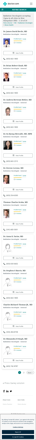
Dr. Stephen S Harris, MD (14, 270)
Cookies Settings (18, 427)
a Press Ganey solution (13, 383)
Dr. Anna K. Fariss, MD (13, 236)
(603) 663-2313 (12, 161)
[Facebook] (4, 391)
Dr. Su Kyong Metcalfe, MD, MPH (17, 134)
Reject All (18, 432)
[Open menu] (31, 4)
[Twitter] (11, 391)
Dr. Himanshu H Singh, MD (15, 339)
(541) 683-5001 (12, 229)
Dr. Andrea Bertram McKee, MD (17, 100)
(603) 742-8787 (12, 366)
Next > (30, 372)
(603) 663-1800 (12, 59)
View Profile (19, 53)
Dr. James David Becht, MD (15, 31)
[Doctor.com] (11, 4)
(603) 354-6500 (12, 195)
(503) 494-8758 (12, 332)
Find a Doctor (7, 23)
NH (15, 23)
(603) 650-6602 (12, 264)
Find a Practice (7, 404)
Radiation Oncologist (25, 23)
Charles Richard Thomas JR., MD (17, 304)
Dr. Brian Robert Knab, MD (15, 65)
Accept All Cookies (18, 437)
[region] (18, 427)
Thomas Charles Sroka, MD (15, 202)
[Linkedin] (7, 391)
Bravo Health (9, 25)
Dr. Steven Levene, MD (13, 168)
